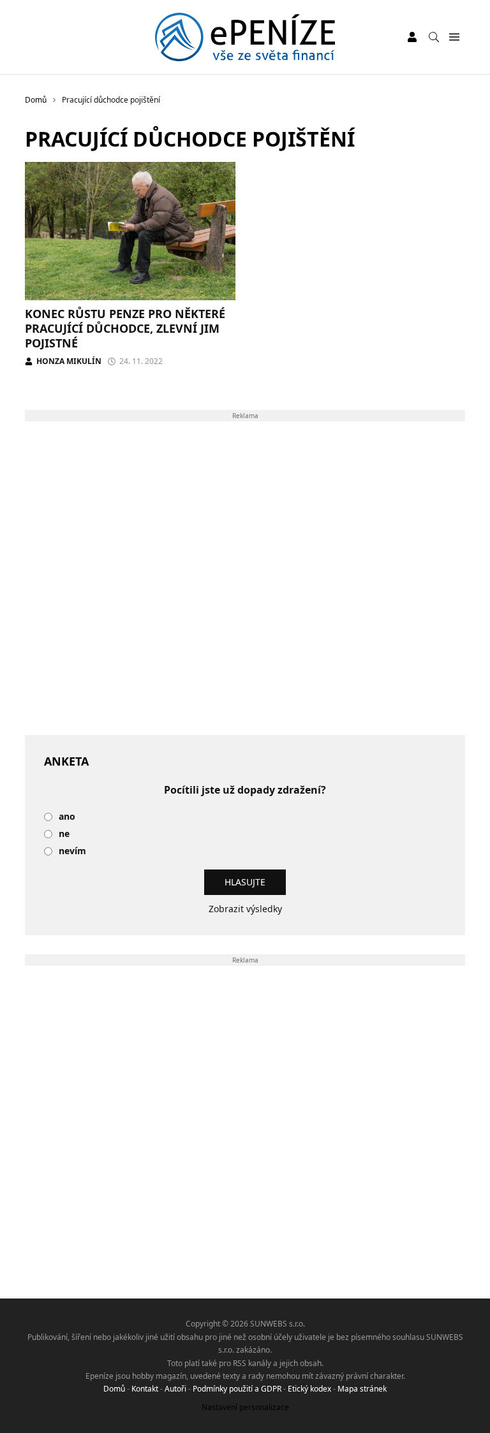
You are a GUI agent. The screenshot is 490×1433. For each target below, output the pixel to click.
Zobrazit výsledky (245, 909)
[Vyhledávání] (434, 37)
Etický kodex (309, 1388)
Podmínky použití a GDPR (237, 1388)
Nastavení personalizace (245, 1407)
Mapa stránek (362, 1388)
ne (64, 834)
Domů (114, 1388)
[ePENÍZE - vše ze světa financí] (245, 37)
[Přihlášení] (412, 37)
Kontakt (144, 1388)
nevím (72, 851)
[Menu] (454, 37)
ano (67, 816)
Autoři (175, 1388)
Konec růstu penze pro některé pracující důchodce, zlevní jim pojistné (125, 328)
